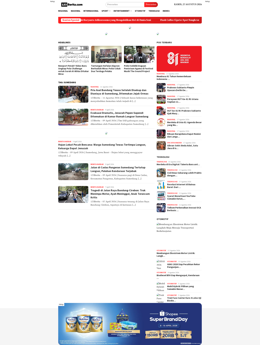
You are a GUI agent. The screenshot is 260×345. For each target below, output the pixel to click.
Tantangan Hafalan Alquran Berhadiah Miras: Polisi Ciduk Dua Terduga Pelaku (73, 69)
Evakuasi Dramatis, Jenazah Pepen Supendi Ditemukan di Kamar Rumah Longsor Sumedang (119, 114)
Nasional (95, 87)
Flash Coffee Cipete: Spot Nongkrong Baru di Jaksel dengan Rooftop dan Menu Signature (190, 20)
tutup (52, 1)
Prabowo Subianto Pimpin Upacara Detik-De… (180, 89)
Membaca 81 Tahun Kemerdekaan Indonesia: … (174, 77)
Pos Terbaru (164, 42)
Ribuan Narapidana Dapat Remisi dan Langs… (184, 135)
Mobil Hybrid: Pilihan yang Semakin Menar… (180, 287)
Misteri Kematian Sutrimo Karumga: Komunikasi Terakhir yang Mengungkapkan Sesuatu (137, 70)
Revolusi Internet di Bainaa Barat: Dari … (181, 186)
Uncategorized (174, 143)
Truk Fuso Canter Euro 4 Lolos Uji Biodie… (184, 299)
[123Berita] (72, 4)
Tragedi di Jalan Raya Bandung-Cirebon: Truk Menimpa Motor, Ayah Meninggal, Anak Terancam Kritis (120, 194)
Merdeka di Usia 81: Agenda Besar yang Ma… (184, 123)
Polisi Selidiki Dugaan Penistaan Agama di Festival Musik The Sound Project (105, 69)
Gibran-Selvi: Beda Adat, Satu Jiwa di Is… (182, 147)
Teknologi (163, 156)
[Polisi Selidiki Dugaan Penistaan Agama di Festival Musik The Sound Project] (106, 54)
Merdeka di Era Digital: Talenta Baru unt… (178, 164)
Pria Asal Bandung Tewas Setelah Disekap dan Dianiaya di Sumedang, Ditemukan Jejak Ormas (119, 91)
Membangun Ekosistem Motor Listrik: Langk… (176, 254)
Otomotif (162, 219)
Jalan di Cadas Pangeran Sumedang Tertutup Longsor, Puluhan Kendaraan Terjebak (118, 169)
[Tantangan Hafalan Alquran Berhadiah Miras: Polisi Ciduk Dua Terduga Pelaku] (73, 54)
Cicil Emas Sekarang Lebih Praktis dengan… (184, 174)
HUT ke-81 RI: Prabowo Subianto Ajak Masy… (184, 112)
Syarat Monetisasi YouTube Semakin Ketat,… (181, 197)
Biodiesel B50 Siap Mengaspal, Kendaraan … (178, 276)
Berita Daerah (97, 110)
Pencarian (151, 4)
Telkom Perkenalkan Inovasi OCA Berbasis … (184, 209)
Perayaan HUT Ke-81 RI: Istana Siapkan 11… (182, 100)
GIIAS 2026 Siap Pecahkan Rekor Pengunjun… (183, 265)
